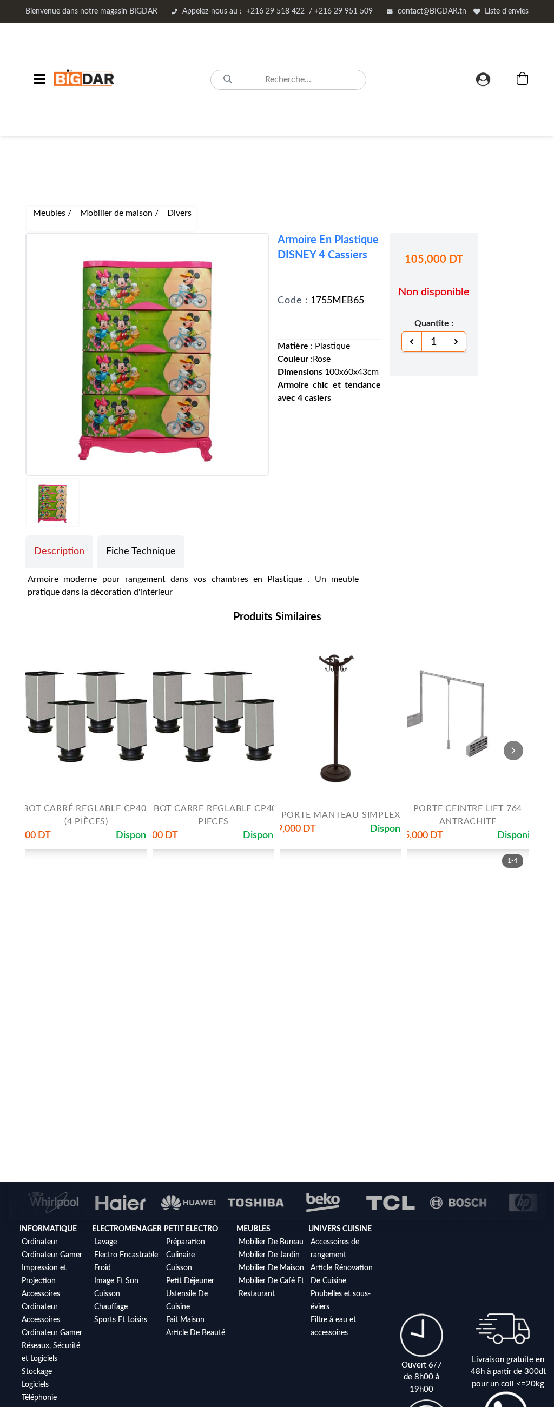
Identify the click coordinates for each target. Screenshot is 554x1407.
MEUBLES (253, 1229)
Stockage (37, 1372)
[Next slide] (513, 750)
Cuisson (107, 1294)
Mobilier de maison (117, 213)
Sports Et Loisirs (120, 1320)
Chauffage (111, 1307)
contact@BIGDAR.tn (432, 11)
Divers (179, 213)
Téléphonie (39, 1398)
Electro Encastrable (126, 1255)
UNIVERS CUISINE (340, 1229)
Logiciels (35, 1385)
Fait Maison (185, 1320)
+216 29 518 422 (277, 11)
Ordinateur (40, 1242)
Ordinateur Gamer (52, 1255)
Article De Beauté (195, 1333)
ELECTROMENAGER (127, 1229)
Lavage (105, 1242)
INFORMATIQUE (48, 1229)
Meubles (50, 213)
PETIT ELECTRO (191, 1229)
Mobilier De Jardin (269, 1255)
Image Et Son (116, 1281)
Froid (102, 1268)
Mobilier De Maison (271, 1268)
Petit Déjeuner (190, 1281)
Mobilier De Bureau (271, 1242)
